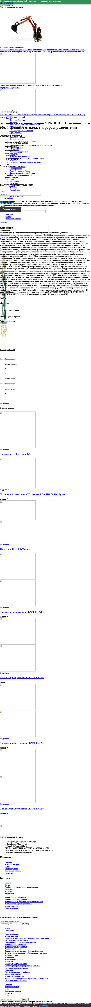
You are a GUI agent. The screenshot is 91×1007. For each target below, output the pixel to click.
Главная (4, 50)
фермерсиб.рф (12, 917)
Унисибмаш (14, 190)
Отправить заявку (10, 209)
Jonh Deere (14, 181)
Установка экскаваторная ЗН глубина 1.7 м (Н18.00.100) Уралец (27, 85)
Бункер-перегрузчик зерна (20, 156)
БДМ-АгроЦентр (16, 196)
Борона (8, 883)
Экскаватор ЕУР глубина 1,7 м (16, 454)
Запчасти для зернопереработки (18, 904)
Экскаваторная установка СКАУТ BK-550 (22, 808)
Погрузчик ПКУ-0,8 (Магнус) (15, 549)
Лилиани (13, 188)
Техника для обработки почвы (22, 141)
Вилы (7, 885)
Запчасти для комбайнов (15, 897)
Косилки (8, 891)
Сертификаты (15, 169)
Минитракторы (11, 906)
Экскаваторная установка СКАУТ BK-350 (22, 743)
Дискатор (9, 889)
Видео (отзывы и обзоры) (20, 171)
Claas (11, 179)
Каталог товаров (15, 50)
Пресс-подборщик (17, 120)
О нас (7, 867)
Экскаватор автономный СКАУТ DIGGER (22, 612)
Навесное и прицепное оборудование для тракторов (45, 50)
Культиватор (10, 893)
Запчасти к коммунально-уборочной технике (24, 902)
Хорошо (44, 1006)
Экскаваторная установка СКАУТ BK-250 (22, 677)
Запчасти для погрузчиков (16, 900)
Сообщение (5, 231)
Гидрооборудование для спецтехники (25, 162)
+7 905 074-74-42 (7, 3)
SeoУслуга (17, 921)
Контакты (9, 873)
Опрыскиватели (16, 139)
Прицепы (13, 160)
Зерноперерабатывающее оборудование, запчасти (30, 145)
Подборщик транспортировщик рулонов (26, 158)
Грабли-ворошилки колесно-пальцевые (22, 887)
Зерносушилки (15, 133)
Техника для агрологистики (21, 131)
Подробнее (4, 403)
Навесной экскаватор (76, 50)
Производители (11, 869)
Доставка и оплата (13, 871)
